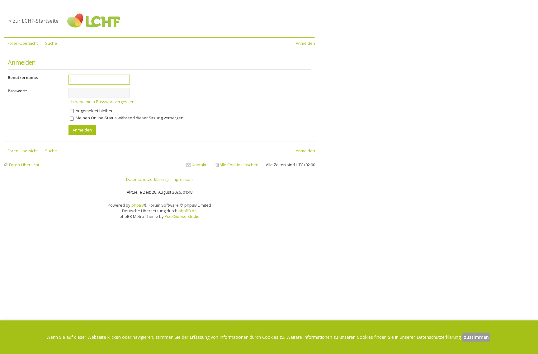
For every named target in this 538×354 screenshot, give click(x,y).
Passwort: (17, 91)
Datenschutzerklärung (147, 179)
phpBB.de (187, 211)
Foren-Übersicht (24, 165)
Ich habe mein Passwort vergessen (101, 101)
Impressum (182, 179)
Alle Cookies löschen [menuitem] (238, 165)
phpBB (137, 205)
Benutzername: (23, 77)
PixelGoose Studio (182, 216)
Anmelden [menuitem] (305, 43)
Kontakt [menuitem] (199, 165)
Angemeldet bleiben (94, 110)
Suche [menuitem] (51, 43)
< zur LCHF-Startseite (34, 20)
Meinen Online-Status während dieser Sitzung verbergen (129, 118)
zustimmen (476, 337)
